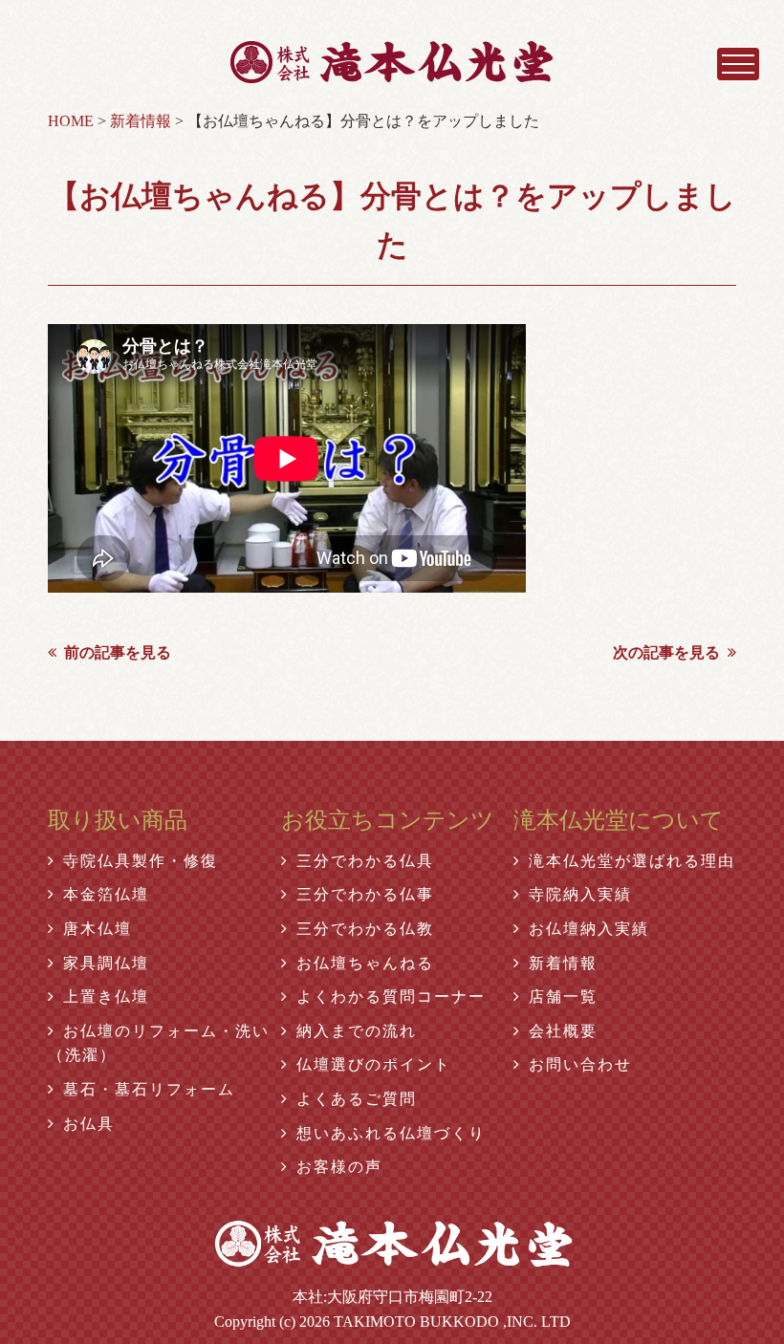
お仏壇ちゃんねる (365, 963)
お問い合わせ (580, 1064)
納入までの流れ (356, 1031)
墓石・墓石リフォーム (149, 1089)
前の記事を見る (117, 652)
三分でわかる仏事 (365, 894)
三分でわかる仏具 (365, 861)
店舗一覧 (563, 996)
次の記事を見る (666, 652)
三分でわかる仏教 (365, 929)
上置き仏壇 (106, 996)
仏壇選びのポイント (373, 1064)
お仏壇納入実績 (589, 929)
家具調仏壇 (106, 963)
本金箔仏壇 (106, 894)
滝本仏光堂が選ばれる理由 (632, 861)
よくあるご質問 (356, 1099)
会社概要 (563, 1031)
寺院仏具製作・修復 (140, 861)
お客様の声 (339, 1167)
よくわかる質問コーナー (391, 996)
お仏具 (89, 1124)
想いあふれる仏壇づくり (391, 1133)
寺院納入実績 (580, 894)
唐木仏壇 (97, 929)
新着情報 (563, 963)
